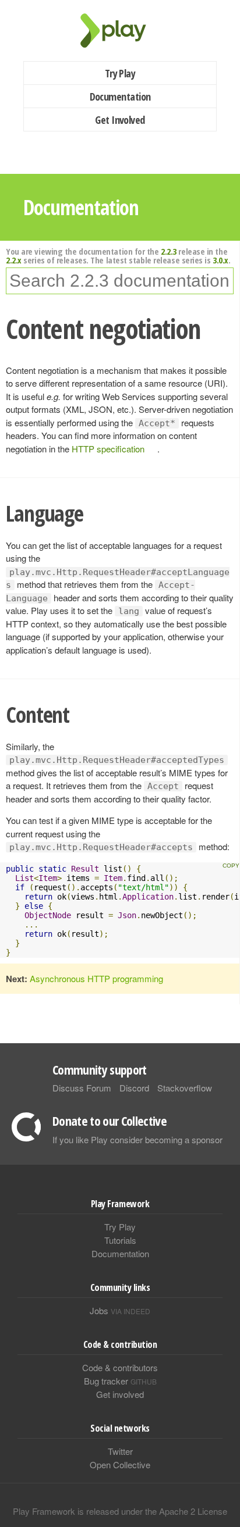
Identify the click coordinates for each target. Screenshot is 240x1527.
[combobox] (120, 280)
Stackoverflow (184, 1088)
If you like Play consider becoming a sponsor (137, 1139)
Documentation (120, 97)
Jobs (120, 1310)
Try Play (120, 73)
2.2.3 (169, 251)
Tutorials (120, 1240)
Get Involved (120, 120)
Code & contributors (120, 1367)
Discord (134, 1088)
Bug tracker (120, 1381)
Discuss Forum (81, 1088)
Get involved (120, 1394)
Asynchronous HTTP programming (96, 978)
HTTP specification (108, 449)
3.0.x (220, 260)
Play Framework (120, 30)
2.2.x (14, 260)
